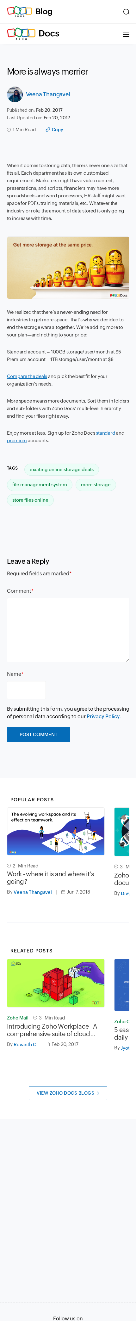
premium (17, 440)
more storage (96, 484)
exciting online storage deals (62, 469)
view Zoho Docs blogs (65, 1093)
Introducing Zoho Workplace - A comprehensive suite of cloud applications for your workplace (52, 1030)
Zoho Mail (17, 1017)
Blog (44, 11)
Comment (19, 591)
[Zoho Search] (126, 11)
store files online (30, 500)
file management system (39, 484)
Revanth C (25, 1044)
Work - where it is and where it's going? (50, 877)
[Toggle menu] (126, 34)
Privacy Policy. (104, 717)
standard (105, 433)
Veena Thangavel (48, 94)
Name (14, 674)
